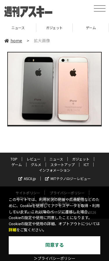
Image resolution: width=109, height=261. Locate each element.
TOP (13, 158)
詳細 (12, 230)
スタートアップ (62, 164)
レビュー (33, 158)
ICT (86, 164)
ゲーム (72, 27)
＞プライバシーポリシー (54, 258)
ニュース (56, 158)
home (16, 40)
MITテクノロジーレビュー (71, 178)
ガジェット (35, 27)
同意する (54, 245)
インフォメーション (54, 169)
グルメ (36, 164)
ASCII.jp (30, 178)
